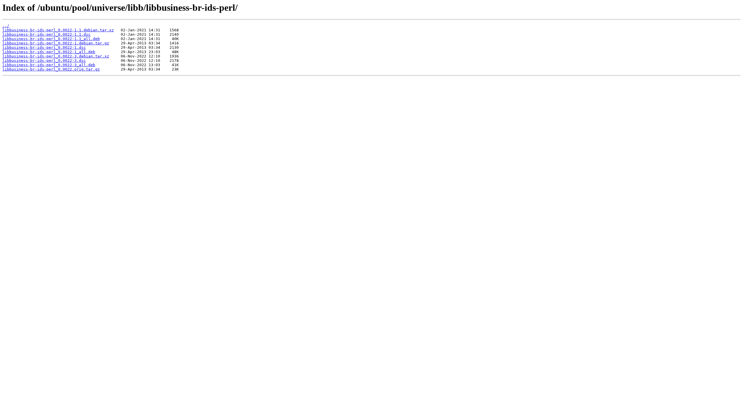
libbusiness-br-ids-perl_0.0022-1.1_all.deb (51, 39)
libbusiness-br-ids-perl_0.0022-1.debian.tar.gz (55, 43)
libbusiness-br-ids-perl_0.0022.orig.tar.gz (51, 69)
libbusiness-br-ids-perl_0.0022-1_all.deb (48, 52)
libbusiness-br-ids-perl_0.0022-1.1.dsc (46, 34)
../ (5, 26)
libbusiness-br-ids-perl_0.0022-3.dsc (44, 60)
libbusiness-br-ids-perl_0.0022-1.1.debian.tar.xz (58, 30)
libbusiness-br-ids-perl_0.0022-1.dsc (44, 47)
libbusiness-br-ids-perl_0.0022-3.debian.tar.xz (55, 56)
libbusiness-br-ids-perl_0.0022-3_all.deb (48, 65)
